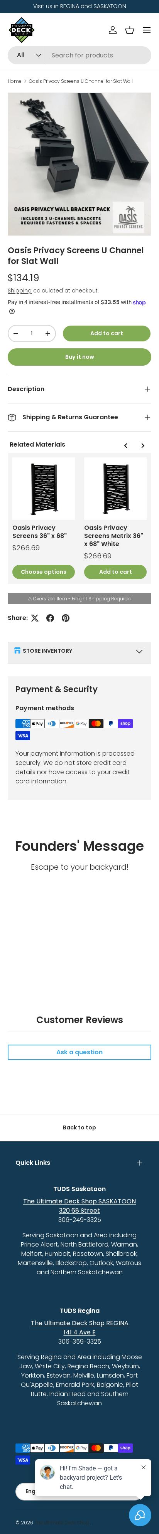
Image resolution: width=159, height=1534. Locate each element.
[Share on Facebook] (50, 618)
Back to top (79, 1127)
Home (15, 81)
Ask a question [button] (79, 1052)
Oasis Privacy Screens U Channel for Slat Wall (81, 81)
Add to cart (106, 333)
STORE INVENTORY (47, 651)
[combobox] (79, 55)
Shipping (20, 290)
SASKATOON (109, 6)
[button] (129, 30)
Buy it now (79, 357)
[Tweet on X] (34, 618)
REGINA (69, 6)
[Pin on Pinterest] (65, 618)
